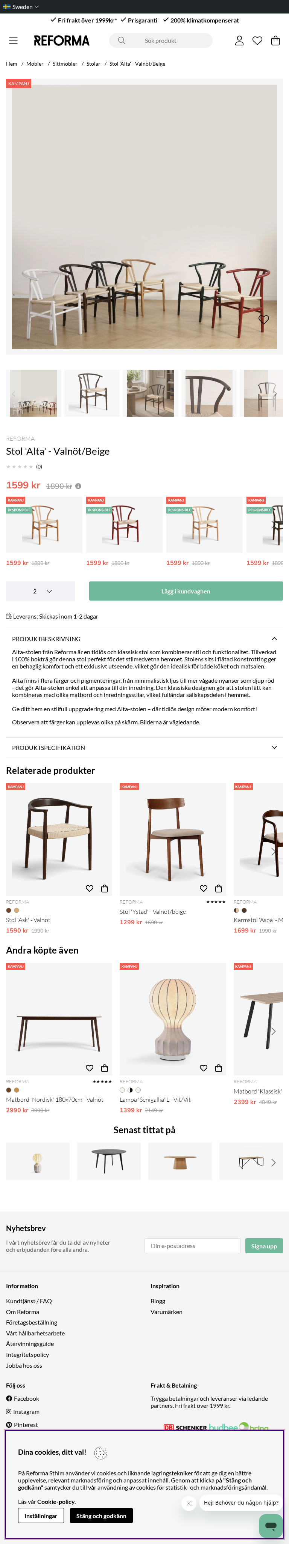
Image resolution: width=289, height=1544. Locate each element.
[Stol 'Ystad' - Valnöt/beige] (173, 839)
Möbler (35, 63)
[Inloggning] (239, 40)
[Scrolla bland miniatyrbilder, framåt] (275, 393)
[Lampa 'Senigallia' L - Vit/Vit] (173, 1019)
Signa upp (264, 1246)
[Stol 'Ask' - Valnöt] (59, 839)
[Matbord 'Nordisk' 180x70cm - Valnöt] (59, 1019)
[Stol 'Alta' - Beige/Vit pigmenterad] (204, 525)
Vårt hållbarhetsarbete (35, 1333)
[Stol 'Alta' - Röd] (124, 525)
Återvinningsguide (30, 1343)
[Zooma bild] (144, 217)
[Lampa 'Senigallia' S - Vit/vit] (38, 1161)
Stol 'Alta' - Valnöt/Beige (137, 63)
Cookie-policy (56, 1501)
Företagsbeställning (31, 1322)
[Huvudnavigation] (13, 40)
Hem (11, 63)
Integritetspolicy (27, 1354)
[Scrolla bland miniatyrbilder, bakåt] (13, 393)
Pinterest (26, 1424)
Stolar (93, 63)
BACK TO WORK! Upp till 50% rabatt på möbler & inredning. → (124, 6)
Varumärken (167, 1311)
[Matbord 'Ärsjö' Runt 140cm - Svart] (109, 1161)
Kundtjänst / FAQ (29, 1300)
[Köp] (104, 888)
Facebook (26, 1398)
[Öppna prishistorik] (78, 486)
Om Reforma (22, 1311)
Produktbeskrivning (46, 638)
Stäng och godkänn (101, 1515)
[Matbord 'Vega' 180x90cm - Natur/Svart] (251, 1161)
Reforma (20, 438)
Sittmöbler (65, 63)
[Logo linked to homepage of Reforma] (62, 40)
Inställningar (41, 1515)
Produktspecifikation (48, 747)
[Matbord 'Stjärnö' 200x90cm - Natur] (180, 1161)
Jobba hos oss (24, 1365)
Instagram (26, 1411)
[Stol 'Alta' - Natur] (44, 525)
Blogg (158, 1300)
